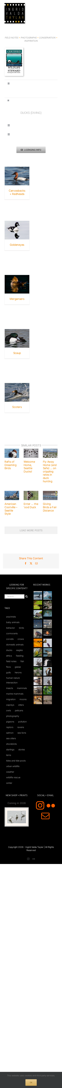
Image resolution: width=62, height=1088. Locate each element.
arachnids (11, 616)
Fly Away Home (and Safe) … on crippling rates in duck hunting (50, 471)
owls (8, 710)
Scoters (17, 407)
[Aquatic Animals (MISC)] (47, 632)
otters (21, 705)
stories (21, 749)
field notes (11, 661)
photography (12, 716)
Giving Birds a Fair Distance (50, 507)
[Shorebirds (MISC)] (37, 624)
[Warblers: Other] (37, 652)
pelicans (19, 710)
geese (18, 667)
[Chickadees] (37, 700)
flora (8, 667)
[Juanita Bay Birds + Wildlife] (37, 614)
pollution (22, 721)
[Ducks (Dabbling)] (37, 681)
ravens (20, 727)
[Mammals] (37, 662)
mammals (22, 688)
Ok (31, 1082)
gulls (8, 672)
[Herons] (47, 662)
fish (22, 661)
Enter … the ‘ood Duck (31, 505)
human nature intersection (13, 680)
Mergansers (17, 298)
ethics (9, 655)
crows (21, 639)
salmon (9, 732)
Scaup (17, 353)
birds (21, 628)
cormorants (12, 633)
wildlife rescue (13, 777)
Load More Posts (31, 530)
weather (10, 772)
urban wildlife (12, 766)
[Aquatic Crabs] (37, 633)
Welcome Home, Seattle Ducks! (29, 466)
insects (9, 688)
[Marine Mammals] (47, 652)
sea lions (21, 732)
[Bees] (37, 643)
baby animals (12, 622)
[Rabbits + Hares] (47, 605)
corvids (10, 639)
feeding (19, 655)
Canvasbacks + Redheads (17, 192)
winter (9, 783)
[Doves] (37, 671)
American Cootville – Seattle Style (11, 508)
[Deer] (37, 690)
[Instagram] (40, 805)
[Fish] (47, 624)
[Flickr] (51, 805)
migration (10, 699)
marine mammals (14, 693)
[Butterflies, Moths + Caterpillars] (47, 643)
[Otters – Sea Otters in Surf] (47, 595)
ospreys (10, 705)
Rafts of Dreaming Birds (11, 465)
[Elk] (47, 681)
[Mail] (45, 816)
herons (18, 672)
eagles (19, 650)
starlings (10, 749)
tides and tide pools (16, 760)
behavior (10, 628)
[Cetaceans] (37, 595)
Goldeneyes (17, 244)
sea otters (11, 738)
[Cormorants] (47, 671)
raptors (9, 727)
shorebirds (11, 744)
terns (8, 755)
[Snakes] (37, 605)
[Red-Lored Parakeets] (47, 690)
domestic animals (14, 644)
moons (23, 699)
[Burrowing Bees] (47, 700)
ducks (9, 650)
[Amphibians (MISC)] (47, 613)
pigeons (10, 721)
